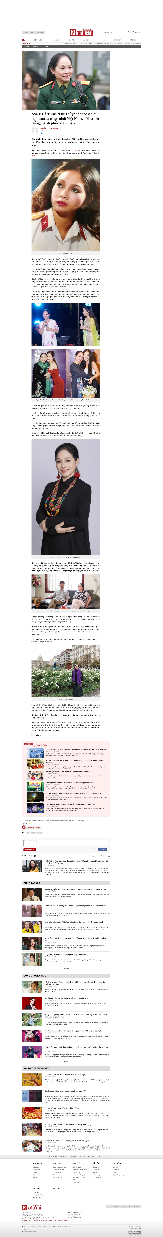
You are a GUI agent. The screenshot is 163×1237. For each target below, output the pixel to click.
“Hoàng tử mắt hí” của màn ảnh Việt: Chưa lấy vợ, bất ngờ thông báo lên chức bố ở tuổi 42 (75, 983)
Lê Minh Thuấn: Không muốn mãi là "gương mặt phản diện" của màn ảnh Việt (76, 907)
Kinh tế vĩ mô (77, 1172)
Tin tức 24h (127, 1206)
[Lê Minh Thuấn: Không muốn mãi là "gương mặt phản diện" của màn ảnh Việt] (32, 911)
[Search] (129, 32)
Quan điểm (36, 1192)
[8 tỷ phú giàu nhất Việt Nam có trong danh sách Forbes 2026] (36, 776)
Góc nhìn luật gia (58, 1170)
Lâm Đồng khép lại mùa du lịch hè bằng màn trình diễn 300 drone (70, 804)
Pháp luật (55, 40)
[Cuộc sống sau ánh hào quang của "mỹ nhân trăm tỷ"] (32, 959)
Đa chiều (117, 40)
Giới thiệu (116, 1206)
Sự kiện (35, 1172)
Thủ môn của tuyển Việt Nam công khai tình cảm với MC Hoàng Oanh (74, 922)
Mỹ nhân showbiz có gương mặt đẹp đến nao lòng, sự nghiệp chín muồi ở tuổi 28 (75, 939)
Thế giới (35, 1177)
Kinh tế (71, 40)
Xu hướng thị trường (79, 1177)
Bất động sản (77, 1167)
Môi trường (96, 1175)
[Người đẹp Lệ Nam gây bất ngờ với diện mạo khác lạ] (32, 1003)
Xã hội (85, 40)
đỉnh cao (39, 832)
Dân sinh (96, 1167)
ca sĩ (58, 400)
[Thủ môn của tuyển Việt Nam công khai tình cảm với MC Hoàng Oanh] (32, 927)
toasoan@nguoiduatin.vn (29, 1231)
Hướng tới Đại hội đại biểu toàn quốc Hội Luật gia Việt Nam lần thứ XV (110, 43)
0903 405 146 (26, 1229)
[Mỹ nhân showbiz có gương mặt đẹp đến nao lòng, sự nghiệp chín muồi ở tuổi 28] (32, 943)
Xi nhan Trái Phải (38, 1195)
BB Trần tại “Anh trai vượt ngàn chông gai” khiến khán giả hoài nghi (73, 1031)
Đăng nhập (102, 849)
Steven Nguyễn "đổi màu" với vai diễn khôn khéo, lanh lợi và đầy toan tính (76, 889)
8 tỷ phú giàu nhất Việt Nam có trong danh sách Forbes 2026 (69, 772)
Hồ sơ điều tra (57, 1172)
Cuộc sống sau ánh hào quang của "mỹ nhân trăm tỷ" (67, 954)
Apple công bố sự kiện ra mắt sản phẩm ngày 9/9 (65, 1091)
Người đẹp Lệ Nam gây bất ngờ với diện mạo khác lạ (66, 998)
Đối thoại (36, 1175)
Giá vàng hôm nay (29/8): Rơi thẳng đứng (62, 1108)
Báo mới (137, 1206)
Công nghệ (76, 1182)
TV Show (45, 46)
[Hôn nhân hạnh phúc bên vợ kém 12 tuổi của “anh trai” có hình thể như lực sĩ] (32, 1052)
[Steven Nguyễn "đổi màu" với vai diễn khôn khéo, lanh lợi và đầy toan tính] (32, 894)
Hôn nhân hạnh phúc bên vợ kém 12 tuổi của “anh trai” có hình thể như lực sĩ (76, 1048)
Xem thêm (66, 969)
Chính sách (36, 1170)
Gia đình (115, 1167)
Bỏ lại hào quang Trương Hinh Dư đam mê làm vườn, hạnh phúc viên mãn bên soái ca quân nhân (76, 1015)
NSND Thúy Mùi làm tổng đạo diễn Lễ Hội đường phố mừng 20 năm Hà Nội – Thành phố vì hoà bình (77, 862)
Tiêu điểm (36, 1167)
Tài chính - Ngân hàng (80, 1170)
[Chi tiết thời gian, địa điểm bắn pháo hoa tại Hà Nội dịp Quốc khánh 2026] (36, 797)
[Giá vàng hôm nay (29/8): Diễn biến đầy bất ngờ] (32, 1079)
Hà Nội (34, 156)
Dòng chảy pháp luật (59, 1167)
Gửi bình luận (29, 849)
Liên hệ (25, 32)
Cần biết (115, 1172)
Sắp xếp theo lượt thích (91, 856)
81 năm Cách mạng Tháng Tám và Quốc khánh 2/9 (76, 43)
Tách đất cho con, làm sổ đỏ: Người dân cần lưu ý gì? (67, 1141)
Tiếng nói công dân (59, 1175)
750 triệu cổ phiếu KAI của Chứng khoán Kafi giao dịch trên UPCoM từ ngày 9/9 (76, 749)
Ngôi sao (36, 46)
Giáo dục (96, 1170)
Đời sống (101, 40)
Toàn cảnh (38, 40)
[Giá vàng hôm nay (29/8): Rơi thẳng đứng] (32, 1113)
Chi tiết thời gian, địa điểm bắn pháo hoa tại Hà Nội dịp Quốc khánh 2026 (73, 793)
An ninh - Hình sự (58, 1177)
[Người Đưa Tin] (56, 1207)
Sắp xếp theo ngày (105, 856)
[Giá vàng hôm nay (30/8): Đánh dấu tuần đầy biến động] (32, 1129)
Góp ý (32, 32)
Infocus (133, 40)
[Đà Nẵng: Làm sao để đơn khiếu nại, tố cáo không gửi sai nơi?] (36, 786)
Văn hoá (26, 46)
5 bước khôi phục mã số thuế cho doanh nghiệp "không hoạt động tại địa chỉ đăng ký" (75, 762)
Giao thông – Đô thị (99, 1177)
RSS (108, 1206)
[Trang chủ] (81, 32)
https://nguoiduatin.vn (27, 1212)
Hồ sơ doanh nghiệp (79, 1175)
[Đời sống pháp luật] (121, 1233)
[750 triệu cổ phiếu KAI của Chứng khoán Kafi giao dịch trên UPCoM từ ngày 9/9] (36, 753)
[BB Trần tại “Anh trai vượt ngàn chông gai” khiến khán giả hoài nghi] (32, 1036)
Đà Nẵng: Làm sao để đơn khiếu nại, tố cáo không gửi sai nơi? (70, 783)
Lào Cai (73, 150)
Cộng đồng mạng (118, 1175)
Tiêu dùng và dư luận (79, 1180)
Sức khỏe (116, 1170)
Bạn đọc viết (37, 1197)
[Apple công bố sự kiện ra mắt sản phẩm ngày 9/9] (32, 1096)
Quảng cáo (40, 32)
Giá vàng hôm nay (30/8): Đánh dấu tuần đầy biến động (68, 1124)
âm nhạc (33, 832)
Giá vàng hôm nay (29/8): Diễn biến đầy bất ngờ (65, 1074)
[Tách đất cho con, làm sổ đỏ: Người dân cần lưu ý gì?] (32, 1146)
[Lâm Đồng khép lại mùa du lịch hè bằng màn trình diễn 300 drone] (36, 808)
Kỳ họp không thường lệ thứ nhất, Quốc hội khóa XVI (46, 43)
